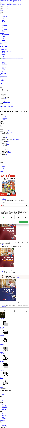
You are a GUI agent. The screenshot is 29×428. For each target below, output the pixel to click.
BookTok (3, 56)
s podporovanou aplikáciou (9, 101)
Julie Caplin (3, 61)
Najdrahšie (3, 167)
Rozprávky (3, 38)
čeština (7, 143)
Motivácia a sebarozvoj (4, 25)
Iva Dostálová (9, 151)
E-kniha (2, 202)
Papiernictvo (2, 80)
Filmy (8, 3)
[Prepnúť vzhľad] (0, 2)
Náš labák (3, 417)
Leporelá (3, 39)
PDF (4, 202)
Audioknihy (5, 3)
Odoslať (1, 422)
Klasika (2, 19)
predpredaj (8, 133)
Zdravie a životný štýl (4, 29)
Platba (2, 404)
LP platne (1, 84)
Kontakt (14, 1)
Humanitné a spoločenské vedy (5, 26)
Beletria (2, 37)
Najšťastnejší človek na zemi (3, 318)
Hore (0, 308)
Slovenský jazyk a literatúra (5, 115)
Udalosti (3, 394)
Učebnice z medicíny (4, 117)
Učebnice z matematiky (4, 116)
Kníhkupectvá (4, 1)
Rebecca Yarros (3, 62)
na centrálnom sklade (11, 132)
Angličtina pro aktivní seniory (3, 196)
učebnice (8, 149)
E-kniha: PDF (9, 159)
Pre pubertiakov (3, 36)
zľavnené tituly (9, 130)
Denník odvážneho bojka (4, 69)
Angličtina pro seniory (2, 240)
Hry (7, 3)
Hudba (1, 83)
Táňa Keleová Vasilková (4, 64)
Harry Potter (3, 68)
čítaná (6, 137)
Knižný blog (12, 1)
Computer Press (10, 155)
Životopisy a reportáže (3, 42)
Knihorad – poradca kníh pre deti (5, 34)
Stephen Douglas (10, 152)
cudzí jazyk (8, 145)
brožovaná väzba (11, 157)
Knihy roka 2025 (4, 52)
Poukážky (10, 1)
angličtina (8, 141)
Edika (6, 154)
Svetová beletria (3, 21)
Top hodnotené (3, 166)
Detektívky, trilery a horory (5, 16)
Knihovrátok (7, 1)
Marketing (3, 416)
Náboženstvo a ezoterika (3, 46)
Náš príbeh (3, 413)
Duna (2, 71)
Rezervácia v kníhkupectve (5, 406)
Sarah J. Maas (3, 63)
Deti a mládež (2, 33)
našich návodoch (6, 98)
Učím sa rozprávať (4, 70)
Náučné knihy (3, 40)
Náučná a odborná (3, 24)
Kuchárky (1, 43)
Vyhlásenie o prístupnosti (4, 418)
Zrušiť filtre (1, 171)
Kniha (2, 244)
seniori (7, 147)
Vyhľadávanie (1, 5)
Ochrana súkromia (4, 425)
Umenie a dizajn (3, 31)
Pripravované (3, 54)
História (2, 27)
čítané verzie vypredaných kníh (15, 139)
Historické (3, 20)
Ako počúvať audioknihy (4, 407)
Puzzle (1, 86)
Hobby (2, 30)
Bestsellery (3, 53)
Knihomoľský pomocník (17, 277)
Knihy (2, 108)
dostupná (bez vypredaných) (14, 134)
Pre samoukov (3, 119)
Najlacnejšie (3, 168)
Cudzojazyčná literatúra (3, 49)
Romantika (3, 18)
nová (6, 136)
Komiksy (3, 17)
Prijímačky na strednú (4, 118)
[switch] (11, 217)
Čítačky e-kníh (2, 74)
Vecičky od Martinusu (3, 76)
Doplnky (1, 12)
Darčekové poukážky (3, 73)
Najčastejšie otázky (4, 405)
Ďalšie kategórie (3, 22)
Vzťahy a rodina (3, 28)
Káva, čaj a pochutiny (3, 77)
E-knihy (3, 3)
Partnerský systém (4, 415)
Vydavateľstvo (2, 153)
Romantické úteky (4, 67)
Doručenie (1, 1)
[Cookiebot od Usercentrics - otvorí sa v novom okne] (25, 205)
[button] (15, 203)
